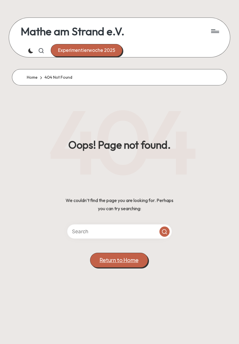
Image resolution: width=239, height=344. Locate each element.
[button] (86, 50)
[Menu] (214, 31)
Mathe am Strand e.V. (72, 31)
